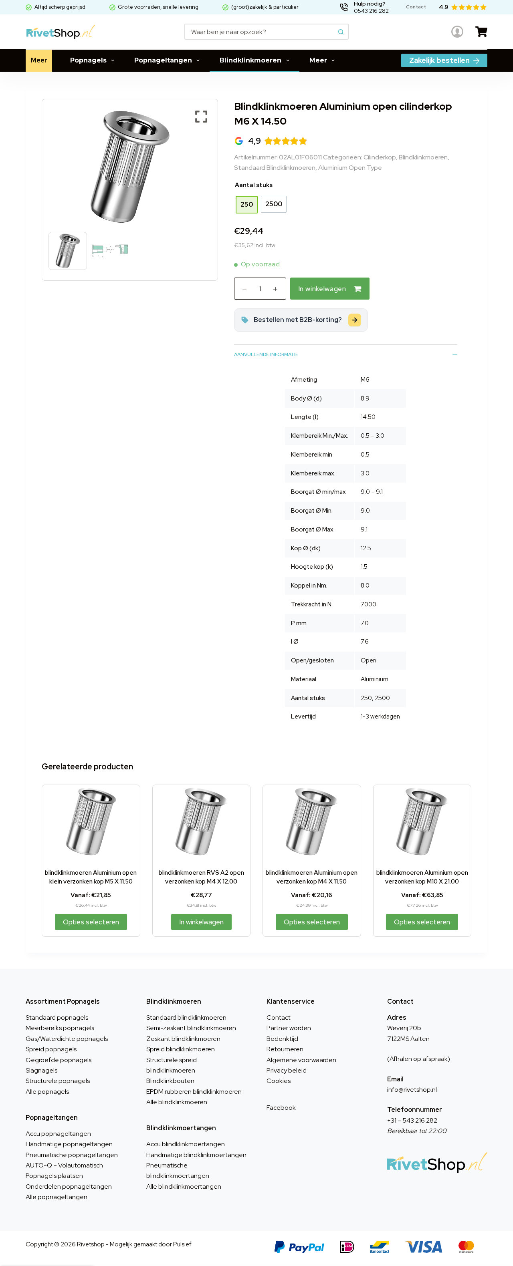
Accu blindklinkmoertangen (185, 1144)
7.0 (365, 623)
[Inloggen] (457, 32)
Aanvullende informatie (266, 354)
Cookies (279, 1081)
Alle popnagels (47, 1091)
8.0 (365, 586)
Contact (279, 1017)
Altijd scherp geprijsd (59, 7)
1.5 (364, 567)
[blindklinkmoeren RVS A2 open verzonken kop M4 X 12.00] (201, 821)
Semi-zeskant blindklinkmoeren (191, 1028)
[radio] (247, 204)
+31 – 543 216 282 (412, 1120)
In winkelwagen (322, 288)
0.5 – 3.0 (372, 436)
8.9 (365, 398)
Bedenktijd (282, 1039)
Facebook (281, 1107)
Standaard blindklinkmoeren (186, 1017)
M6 (365, 380)
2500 (382, 698)
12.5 (366, 548)
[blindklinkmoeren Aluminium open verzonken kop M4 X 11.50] (312, 821)
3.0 (365, 473)
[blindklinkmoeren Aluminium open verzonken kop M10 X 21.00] (422, 821)
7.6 (365, 642)
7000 (368, 604)
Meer (39, 60)
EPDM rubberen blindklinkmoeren (194, 1091)
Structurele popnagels (58, 1081)
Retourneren (285, 1049)
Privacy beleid (287, 1070)
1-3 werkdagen (380, 717)
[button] (201, 171)
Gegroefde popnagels (58, 1060)
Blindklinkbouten (170, 1081)
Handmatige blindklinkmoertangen (196, 1155)
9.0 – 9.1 (372, 492)
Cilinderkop (380, 157)
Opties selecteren (91, 922)
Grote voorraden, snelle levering (158, 7)
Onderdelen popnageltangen (69, 1186)
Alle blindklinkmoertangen (183, 1186)
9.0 (365, 511)
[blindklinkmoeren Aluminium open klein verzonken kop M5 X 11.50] (91, 821)
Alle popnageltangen (56, 1197)
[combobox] (259, 32)
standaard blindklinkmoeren (274, 167)
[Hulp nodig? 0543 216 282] (344, 7)
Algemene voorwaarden (301, 1060)
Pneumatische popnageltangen (72, 1155)
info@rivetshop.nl (412, 1089)
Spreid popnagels (51, 1049)
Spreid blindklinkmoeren (180, 1049)
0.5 (365, 455)
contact (416, 7)
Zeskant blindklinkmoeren (183, 1039)
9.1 (364, 529)
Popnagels (88, 60)
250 (366, 698)
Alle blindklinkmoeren (176, 1102)
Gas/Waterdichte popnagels (67, 1039)
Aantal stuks (254, 185)
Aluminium (374, 679)
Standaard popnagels (57, 1017)
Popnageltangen (163, 60)
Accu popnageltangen (58, 1133)
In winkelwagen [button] (201, 922)
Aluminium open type (350, 167)
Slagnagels (41, 1070)
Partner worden (289, 1028)
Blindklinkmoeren (250, 60)
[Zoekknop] (340, 31)
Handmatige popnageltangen (69, 1144)
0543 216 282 (371, 10)
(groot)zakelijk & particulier (265, 7)
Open (368, 660)
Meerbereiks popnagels (60, 1028)
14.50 (368, 417)
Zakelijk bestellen (439, 60)
